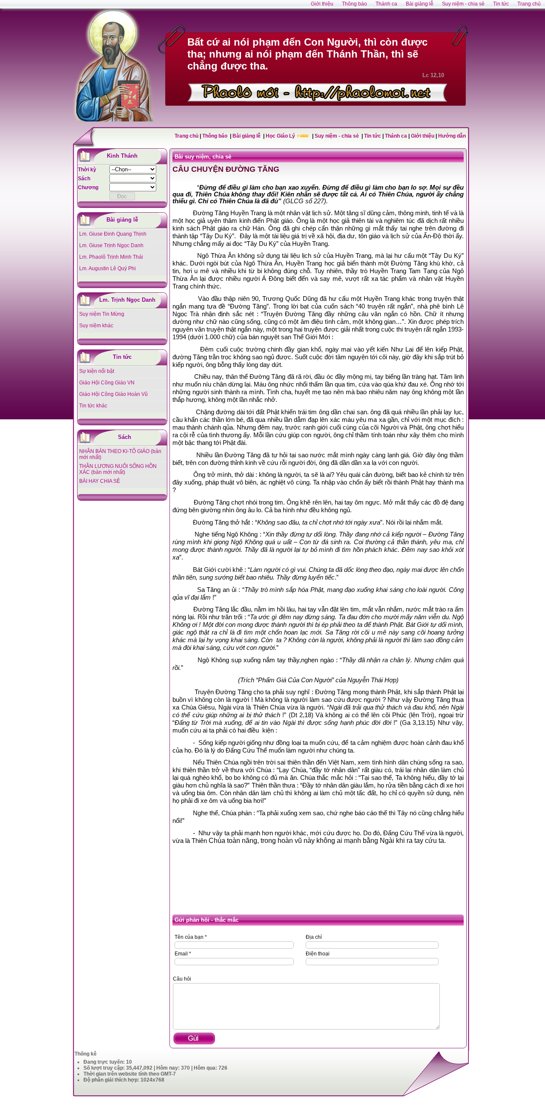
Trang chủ (186, 136)
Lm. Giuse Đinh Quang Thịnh (112, 234)
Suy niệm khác (96, 326)
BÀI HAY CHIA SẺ (99, 481)
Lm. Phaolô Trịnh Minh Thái (111, 257)
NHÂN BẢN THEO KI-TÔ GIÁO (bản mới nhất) (120, 454)
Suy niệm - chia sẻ (337, 136)
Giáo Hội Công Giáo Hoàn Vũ (113, 394)
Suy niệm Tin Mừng (101, 314)
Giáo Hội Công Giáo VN (107, 383)
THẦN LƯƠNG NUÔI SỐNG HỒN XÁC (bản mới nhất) (118, 469)
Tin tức (373, 136)
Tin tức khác (93, 406)
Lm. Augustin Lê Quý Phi (107, 268)
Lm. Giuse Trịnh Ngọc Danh (111, 245)
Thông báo (215, 136)
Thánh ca (396, 136)
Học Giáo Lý (281, 136)
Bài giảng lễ (247, 136)
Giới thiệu (422, 136)
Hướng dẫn (452, 136)
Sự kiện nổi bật (96, 371)
